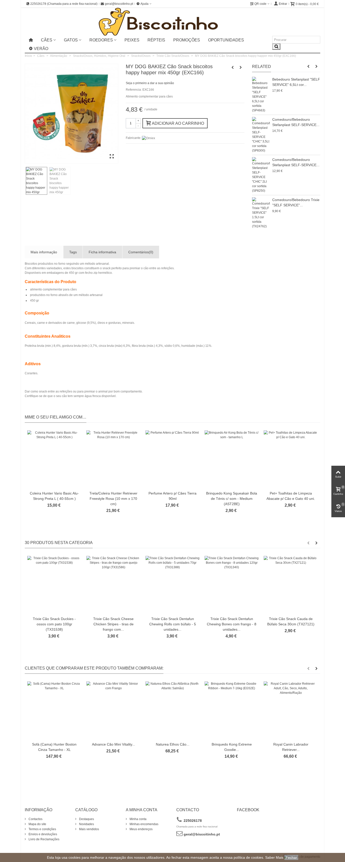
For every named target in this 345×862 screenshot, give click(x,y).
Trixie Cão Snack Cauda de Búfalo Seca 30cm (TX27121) (290, 621)
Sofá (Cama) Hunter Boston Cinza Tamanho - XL (54, 747)
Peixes (132, 40)
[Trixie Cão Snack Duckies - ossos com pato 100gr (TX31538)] (54, 585)
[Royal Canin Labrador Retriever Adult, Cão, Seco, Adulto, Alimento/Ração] (291, 710)
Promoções (186, 40)
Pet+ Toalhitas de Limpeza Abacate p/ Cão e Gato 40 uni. (290, 496)
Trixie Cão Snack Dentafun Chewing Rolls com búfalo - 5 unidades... (172, 624)
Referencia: (134, 89)
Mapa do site (37, 824)
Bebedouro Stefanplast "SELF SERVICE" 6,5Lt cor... (296, 82)
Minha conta (137, 819)
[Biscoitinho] (173, 22)
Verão (41, 48)
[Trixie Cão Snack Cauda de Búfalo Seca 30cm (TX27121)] (291, 585)
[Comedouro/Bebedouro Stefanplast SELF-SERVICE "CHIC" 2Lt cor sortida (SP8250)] (261, 175)
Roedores (101, 40)
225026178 (192, 821)
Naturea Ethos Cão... (172, 744)
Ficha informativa (102, 252)
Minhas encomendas (143, 824)
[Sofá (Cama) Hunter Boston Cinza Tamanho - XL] (54, 710)
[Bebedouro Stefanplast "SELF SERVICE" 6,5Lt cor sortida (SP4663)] (261, 95)
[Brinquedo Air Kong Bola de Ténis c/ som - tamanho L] (232, 459)
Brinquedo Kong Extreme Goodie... (232, 747)
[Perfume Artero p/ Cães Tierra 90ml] (172, 459)
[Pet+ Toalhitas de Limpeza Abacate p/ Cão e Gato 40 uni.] (291, 459)
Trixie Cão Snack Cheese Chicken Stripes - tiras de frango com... (113, 624)
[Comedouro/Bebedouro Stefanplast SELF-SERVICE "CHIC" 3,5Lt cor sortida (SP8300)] (261, 135)
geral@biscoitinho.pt (119, 4)
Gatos (71, 40)
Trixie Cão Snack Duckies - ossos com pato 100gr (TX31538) (54, 624)
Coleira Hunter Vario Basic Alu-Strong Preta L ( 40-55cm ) (54, 496)
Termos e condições (42, 829)
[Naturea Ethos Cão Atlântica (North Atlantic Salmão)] (172, 710)
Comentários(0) (140, 252)
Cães (46, 40)
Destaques (86, 819)
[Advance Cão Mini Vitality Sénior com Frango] (113, 710)
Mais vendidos (88, 829)
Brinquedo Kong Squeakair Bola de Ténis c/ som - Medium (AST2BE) (231, 498)
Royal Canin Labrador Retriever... (290, 747)
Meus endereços (141, 829)
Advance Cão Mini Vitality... (113, 744)
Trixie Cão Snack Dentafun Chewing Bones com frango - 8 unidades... (231, 624)
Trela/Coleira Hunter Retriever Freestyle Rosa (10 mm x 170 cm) (113, 498)
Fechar (291, 857)
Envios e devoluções (42, 834)
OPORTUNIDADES (226, 40)
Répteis (156, 40)
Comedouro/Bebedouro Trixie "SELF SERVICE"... (295, 202)
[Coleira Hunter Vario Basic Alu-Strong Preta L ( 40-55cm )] (54, 459)
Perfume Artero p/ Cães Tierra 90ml (172, 496)
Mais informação (44, 252)
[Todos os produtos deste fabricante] (148, 138)
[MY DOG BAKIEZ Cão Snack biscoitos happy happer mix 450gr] (111, 157)
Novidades (86, 824)
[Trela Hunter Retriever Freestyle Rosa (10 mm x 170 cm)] (113, 459)
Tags (73, 252)
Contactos (35, 819)
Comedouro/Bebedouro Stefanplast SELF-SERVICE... (295, 122)
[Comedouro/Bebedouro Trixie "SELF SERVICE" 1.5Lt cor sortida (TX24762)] (261, 213)
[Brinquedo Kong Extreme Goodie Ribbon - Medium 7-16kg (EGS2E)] (232, 710)
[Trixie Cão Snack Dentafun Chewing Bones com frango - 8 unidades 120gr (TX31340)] (232, 585)
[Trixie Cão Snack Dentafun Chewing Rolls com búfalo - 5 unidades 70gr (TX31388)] (172, 585)
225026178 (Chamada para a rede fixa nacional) (63, 4)
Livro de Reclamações (43, 839)
